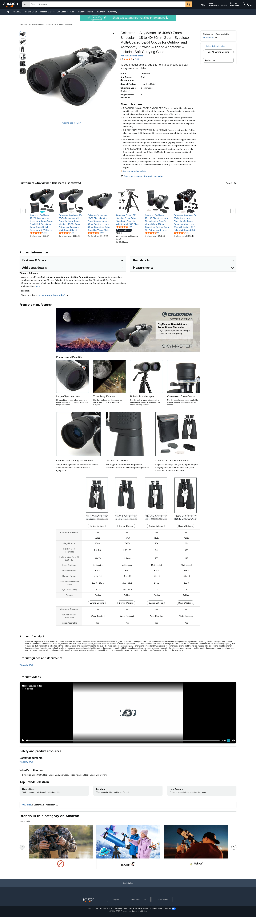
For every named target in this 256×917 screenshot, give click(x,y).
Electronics (24, 24)
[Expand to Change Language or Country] (204, 5)
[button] (6, 12)
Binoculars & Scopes (54, 24)
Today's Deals (30, 12)
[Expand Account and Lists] (226, 5)
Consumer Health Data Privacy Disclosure (131, 908)
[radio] (23, 34)
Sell (72, 12)
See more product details (134, 171)
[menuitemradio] (228, 740)
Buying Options (97, 526)
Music (90, 12)
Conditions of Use (91, 908)
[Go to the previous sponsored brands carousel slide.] (22, 847)
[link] (42, 223)
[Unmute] (233, 740)
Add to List (210, 60)
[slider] (123, 740)
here (38, 286)
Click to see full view (71, 123)
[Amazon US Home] (88, 900)
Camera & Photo (37, 24)
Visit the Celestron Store (131, 56)
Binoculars (69, 24)
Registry (80, 12)
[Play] (22, 740)
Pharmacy (100, 12)
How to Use (27, 688)
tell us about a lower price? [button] (52, 295)
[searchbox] (107, 4)
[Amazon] (10, 4)
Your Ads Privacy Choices (160, 908)
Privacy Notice (106, 908)
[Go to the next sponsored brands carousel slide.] (233, 847)
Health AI (17, 12)
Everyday (112, 12)
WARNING (27, 805)
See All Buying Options (218, 52)
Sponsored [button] (24, 821)
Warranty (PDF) (27, 665)
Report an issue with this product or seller (143, 176)
